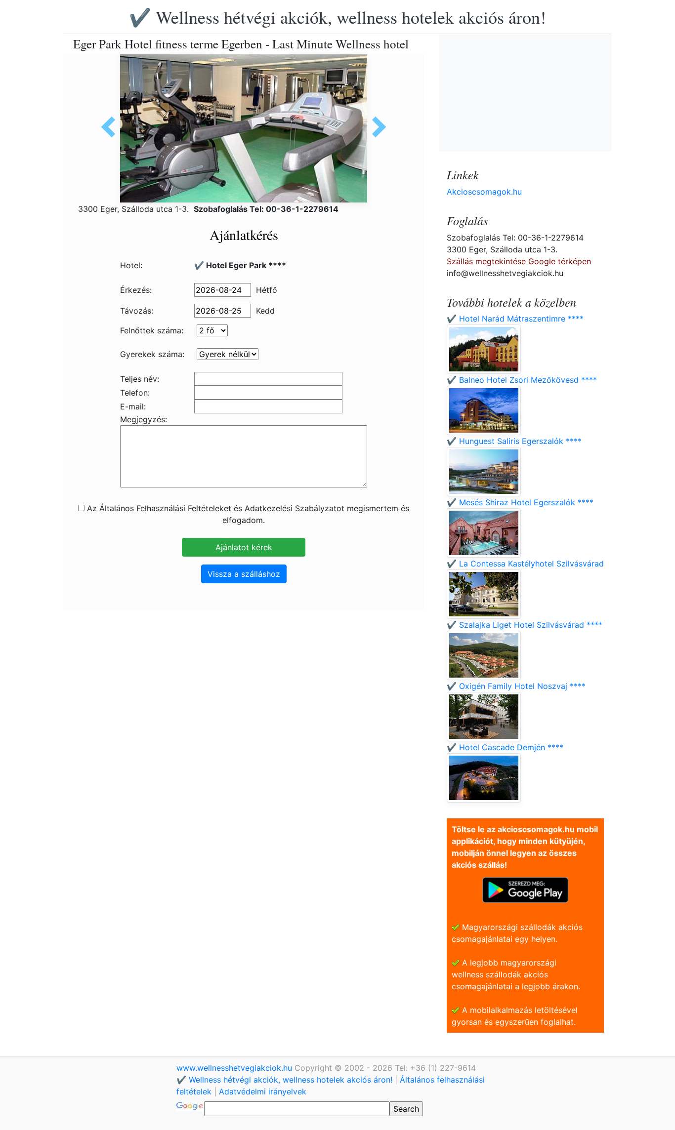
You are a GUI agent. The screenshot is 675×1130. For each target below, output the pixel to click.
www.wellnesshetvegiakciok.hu (235, 1068)
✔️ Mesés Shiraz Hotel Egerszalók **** (520, 502)
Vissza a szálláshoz (244, 574)
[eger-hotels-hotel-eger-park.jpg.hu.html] (111, 127)
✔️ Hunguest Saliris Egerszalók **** (514, 441)
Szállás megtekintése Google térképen (519, 261)
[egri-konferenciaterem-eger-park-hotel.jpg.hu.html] (375, 127)
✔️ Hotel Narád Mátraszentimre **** (515, 318)
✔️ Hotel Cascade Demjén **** (505, 747)
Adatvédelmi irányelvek (262, 1091)
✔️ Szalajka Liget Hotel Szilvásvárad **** (524, 625)
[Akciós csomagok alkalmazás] (525, 889)
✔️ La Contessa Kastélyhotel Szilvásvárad (525, 563)
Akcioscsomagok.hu (484, 192)
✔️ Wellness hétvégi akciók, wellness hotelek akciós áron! (337, 17)
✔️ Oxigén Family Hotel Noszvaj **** (516, 686)
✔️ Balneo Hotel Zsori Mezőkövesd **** (522, 380)
